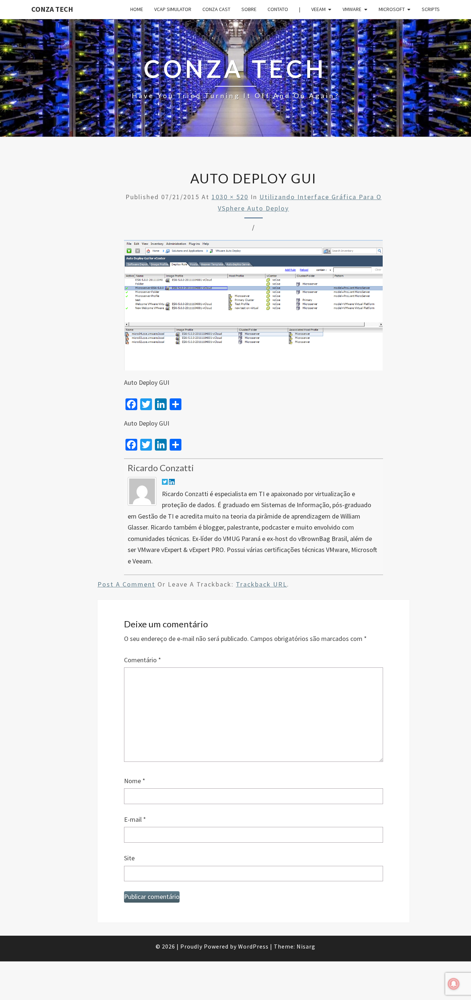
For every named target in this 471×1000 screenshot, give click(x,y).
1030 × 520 (230, 197)
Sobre (248, 9)
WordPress (253, 946)
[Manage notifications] (454, 984)
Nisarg (306, 946)
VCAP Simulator (172, 9)
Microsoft (392, 9)
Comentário (142, 660)
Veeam (318, 9)
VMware (352, 9)
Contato (278, 9)
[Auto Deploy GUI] (253, 308)
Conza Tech (52, 9)
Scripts (431, 9)
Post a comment (126, 584)
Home (136, 9)
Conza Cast (216, 9)
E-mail (135, 819)
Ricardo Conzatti (161, 467)
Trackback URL (261, 584)
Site (129, 858)
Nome (134, 781)
